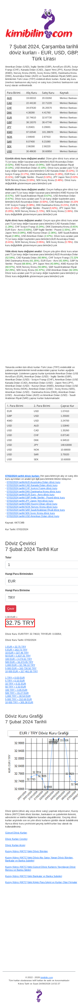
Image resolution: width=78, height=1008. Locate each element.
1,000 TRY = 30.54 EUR (18, 696)
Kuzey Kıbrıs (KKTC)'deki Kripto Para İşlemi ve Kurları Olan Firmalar (41, 882)
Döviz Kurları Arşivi (15, 845)
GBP (9, 122)
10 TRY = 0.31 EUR (15, 683)
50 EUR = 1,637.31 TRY (18, 655)
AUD (9, 98)
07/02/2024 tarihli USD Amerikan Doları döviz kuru (33, 516)
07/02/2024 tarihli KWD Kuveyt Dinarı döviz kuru (32, 503)
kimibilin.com (47, 977)
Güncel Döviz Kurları (16, 832)
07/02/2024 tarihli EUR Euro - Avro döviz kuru (30, 494)
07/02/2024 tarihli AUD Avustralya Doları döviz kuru (33, 482)
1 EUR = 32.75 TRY (15, 646)
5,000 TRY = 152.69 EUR (18, 699)
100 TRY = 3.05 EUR (16, 690)
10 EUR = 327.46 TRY (17, 652)
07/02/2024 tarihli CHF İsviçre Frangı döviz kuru (32, 488)
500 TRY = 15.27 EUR (17, 693)
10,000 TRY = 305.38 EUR (19, 702)
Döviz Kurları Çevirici (16, 839)
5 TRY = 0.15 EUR (15, 680)
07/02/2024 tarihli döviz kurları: (22, 476)
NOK (9, 137)
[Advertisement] (39, 320)
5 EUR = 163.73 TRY (16, 649)
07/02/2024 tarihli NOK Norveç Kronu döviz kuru (32, 507)
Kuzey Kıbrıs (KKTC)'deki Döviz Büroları (26, 851)
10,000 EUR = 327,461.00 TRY (21, 671)
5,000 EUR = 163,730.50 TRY (20, 668)
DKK (9, 112)
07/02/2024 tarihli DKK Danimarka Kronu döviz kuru (34, 491)
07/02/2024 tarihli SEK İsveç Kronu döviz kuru (31, 513)
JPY (9, 127)
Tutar (8, 557)
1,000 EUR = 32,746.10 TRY (20, 665)
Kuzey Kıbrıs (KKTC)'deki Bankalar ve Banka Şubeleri (33, 876)
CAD (9, 103)
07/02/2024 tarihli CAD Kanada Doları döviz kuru (32, 485)
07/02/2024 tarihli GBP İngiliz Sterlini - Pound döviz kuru (36, 497)
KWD (9, 132)
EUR (9, 117)
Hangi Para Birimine (17, 590)
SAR (9, 141)
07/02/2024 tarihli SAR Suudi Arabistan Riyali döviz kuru (36, 510)
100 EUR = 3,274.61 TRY (18, 659)
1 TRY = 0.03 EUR (15, 677)
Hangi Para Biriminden (19, 573)
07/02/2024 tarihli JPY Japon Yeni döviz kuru (30, 500)
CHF (9, 108)
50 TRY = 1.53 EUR (15, 686)
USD (9, 151)
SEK (9, 146)
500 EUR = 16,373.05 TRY (19, 662)
